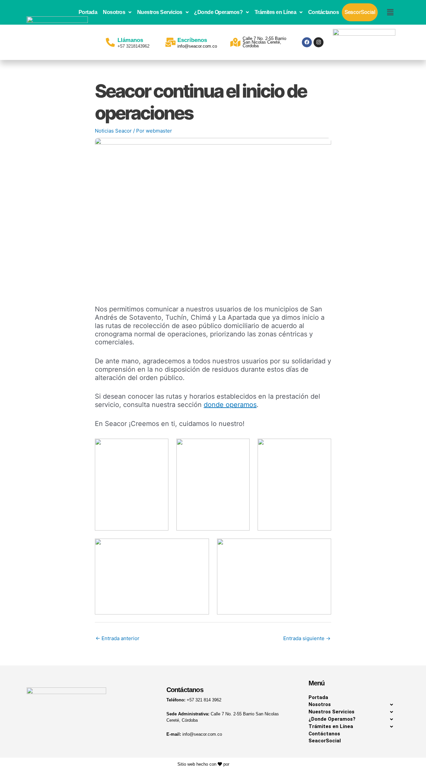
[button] (117, 12)
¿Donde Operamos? (218, 12)
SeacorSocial (359, 12)
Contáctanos (323, 12)
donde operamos (230, 405)
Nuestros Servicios (159, 12)
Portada (88, 12)
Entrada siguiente (306, 638)
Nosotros (114, 12)
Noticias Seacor (113, 131)
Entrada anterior (117, 638)
